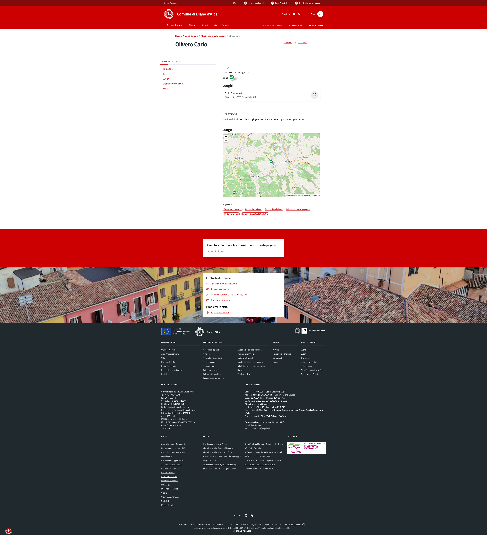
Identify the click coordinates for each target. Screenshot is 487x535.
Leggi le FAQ (166, 456)
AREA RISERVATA (243, 531)
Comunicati (277, 357)
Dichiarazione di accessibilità (173, 448)
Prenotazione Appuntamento (173, 460)
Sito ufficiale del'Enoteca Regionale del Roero (264, 444)
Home (177, 35)
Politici (164, 374)
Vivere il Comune (190, 35)
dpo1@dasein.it (257, 425)
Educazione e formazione (213, 378)
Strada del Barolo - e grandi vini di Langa (220, 464)
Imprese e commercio (246, 353)
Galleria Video (306, 365)
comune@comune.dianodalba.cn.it (181, 409)
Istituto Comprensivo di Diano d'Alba (260, 464)
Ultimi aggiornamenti (170, 496)
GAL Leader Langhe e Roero (215, 444)
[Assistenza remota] (304, 524)
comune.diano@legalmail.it (178, 406)
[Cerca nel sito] (320, 14)
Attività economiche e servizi (213, 35)
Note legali (165, 484)
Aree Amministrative (170, 353)
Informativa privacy (169, 480)
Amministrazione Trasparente (173, 444)
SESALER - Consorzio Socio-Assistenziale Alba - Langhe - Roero (272, 452)
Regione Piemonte (170, 3)
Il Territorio (305, 357)
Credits (164, 492)
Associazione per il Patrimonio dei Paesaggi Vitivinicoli (225, 456)
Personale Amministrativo (172, 370)
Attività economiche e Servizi (313, 370)
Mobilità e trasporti (245, 357)
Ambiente (207, 353)
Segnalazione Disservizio (171, 464)
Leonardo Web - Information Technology (262, 468)
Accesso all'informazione (272, 25)
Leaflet (291, 195)
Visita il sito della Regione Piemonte (218, 448)
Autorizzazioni (209, 365)
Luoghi (303, 353)
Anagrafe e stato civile (212, 357)
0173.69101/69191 (173, 394)
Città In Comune (294, 524)
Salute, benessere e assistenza (250, 361)
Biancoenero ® (253, 527)
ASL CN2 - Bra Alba (253, 448)
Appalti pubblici (209, 361)
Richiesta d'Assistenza (170, 468)
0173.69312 (170, 397)
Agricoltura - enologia (282, 353)
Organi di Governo (168, 349)
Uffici (163, 357)
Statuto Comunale (169, 476)
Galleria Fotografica (309, 361)
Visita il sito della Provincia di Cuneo (218, 452)
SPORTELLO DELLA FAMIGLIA (257, 456)
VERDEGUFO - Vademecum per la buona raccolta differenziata (271, 460)
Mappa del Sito (167, 504)
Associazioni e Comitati (310, 374)
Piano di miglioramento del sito (174, 452)
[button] (272, 162)
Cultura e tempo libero (212, 374)
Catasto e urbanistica (212, 370)
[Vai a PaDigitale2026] (310, 330)
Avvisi (275, 361)
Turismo (241, 370)
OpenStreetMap (303, 195)
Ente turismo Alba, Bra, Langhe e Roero (219, 468)
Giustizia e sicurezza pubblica (250, 349)
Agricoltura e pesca (211, 349)
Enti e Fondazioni (168, 365)
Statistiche (165, 500)
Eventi (303, 349)
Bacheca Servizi (168, 472)
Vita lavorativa (244, 374)
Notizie (276, 349)
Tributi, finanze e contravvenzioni (251, 365)
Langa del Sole (209, 460)
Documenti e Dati (168, 361)
